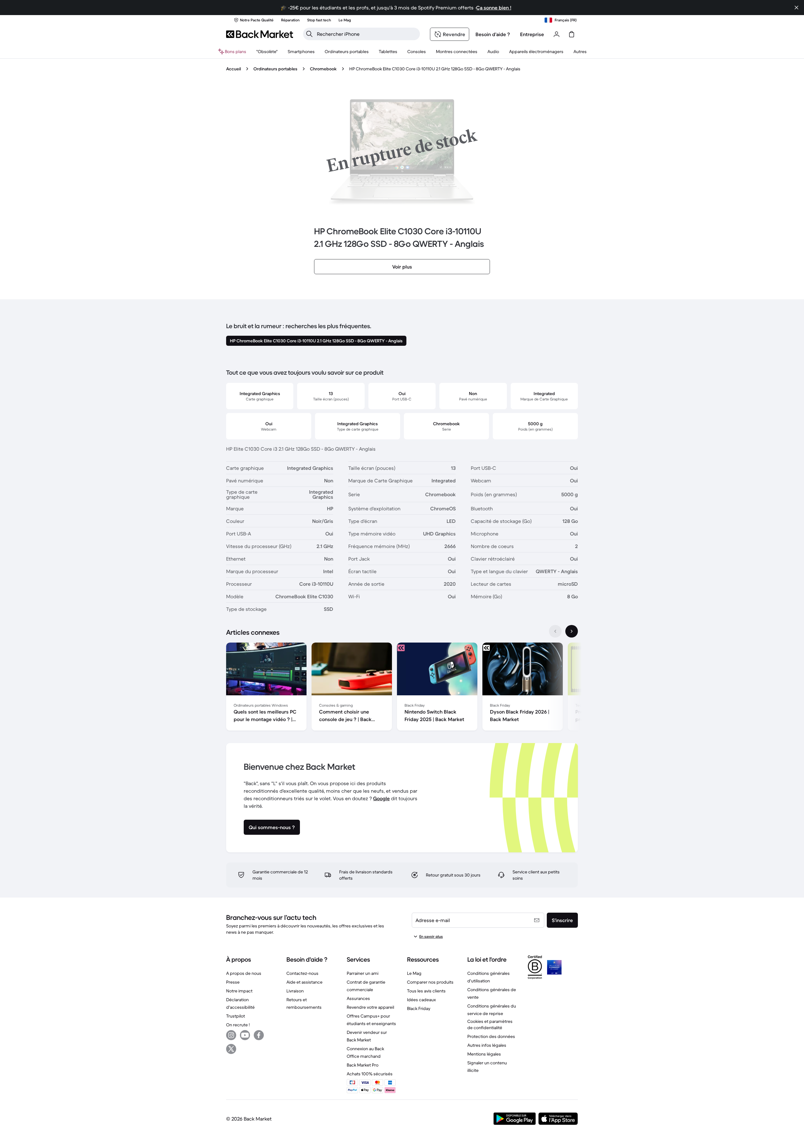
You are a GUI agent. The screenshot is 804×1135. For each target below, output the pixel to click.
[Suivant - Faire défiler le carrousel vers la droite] (571, 631)
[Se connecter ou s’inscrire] (556, 34)
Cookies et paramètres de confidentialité (490, 1024)
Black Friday (418, 1008)
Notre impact (239, 991)
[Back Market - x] (231, 1049)
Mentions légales (484, 1054)
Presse (233, 982)
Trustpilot (235, 1016)
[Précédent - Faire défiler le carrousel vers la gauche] (555, 631)
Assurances (358, 998)
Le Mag (414, 973)
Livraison (295, 991)
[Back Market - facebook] (259, 1035)
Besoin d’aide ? (492, 34)
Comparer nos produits (430, 982)
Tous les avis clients (426, 991)
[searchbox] (366, 34)
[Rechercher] (309, 34)
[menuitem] (301, 51)
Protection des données (491, 1036)
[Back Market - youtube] (245, 1035)
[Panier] (571, 34)
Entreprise (532, 34)
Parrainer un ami (362, 973)
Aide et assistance (304, 982)
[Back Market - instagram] (231, 1035)
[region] (402, 688)
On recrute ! (238, 1025)
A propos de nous (243, 973)
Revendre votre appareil (370, 1007)
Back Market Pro (362, 1065)
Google (381, 798)
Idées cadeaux (421, 999)
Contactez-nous (302, 973)
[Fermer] (796, 7)
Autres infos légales (486, 1045)
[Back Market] (259, 34)
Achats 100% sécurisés (370, 1074)
